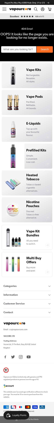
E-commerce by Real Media (28, 419)
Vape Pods (34, 97)
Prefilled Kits (36, 150)
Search (45, 49)
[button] (4, 9)
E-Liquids (33, 123)
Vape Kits (33, 70)
